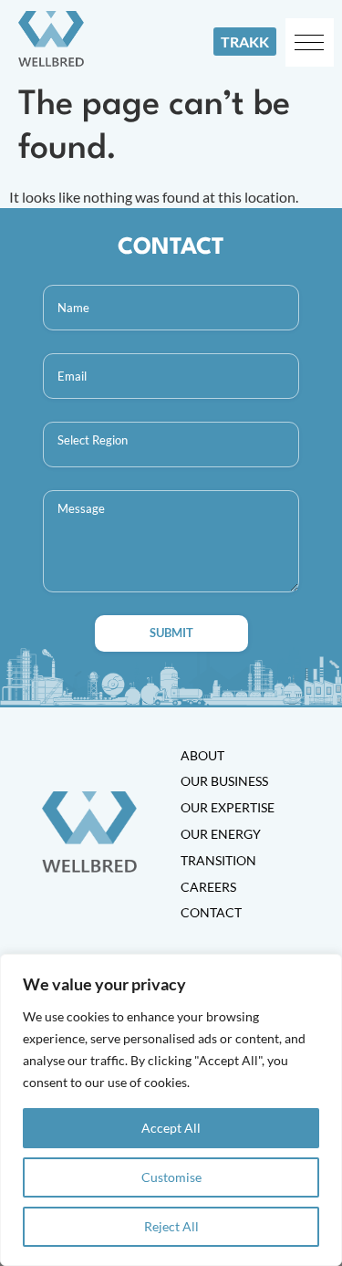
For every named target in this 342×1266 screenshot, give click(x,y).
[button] (309, 42)
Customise (171, 1177)
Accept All (171, 1127)
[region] (171, 1110)
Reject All (171, 1226)
